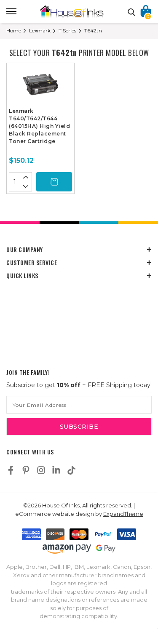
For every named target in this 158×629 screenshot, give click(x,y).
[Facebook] (10, 470)
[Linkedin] (56, 470)
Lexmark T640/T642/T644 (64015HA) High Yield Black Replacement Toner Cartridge (39, 126)
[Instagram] (41, 470)
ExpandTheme (123, 513)
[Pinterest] (25, 470)
